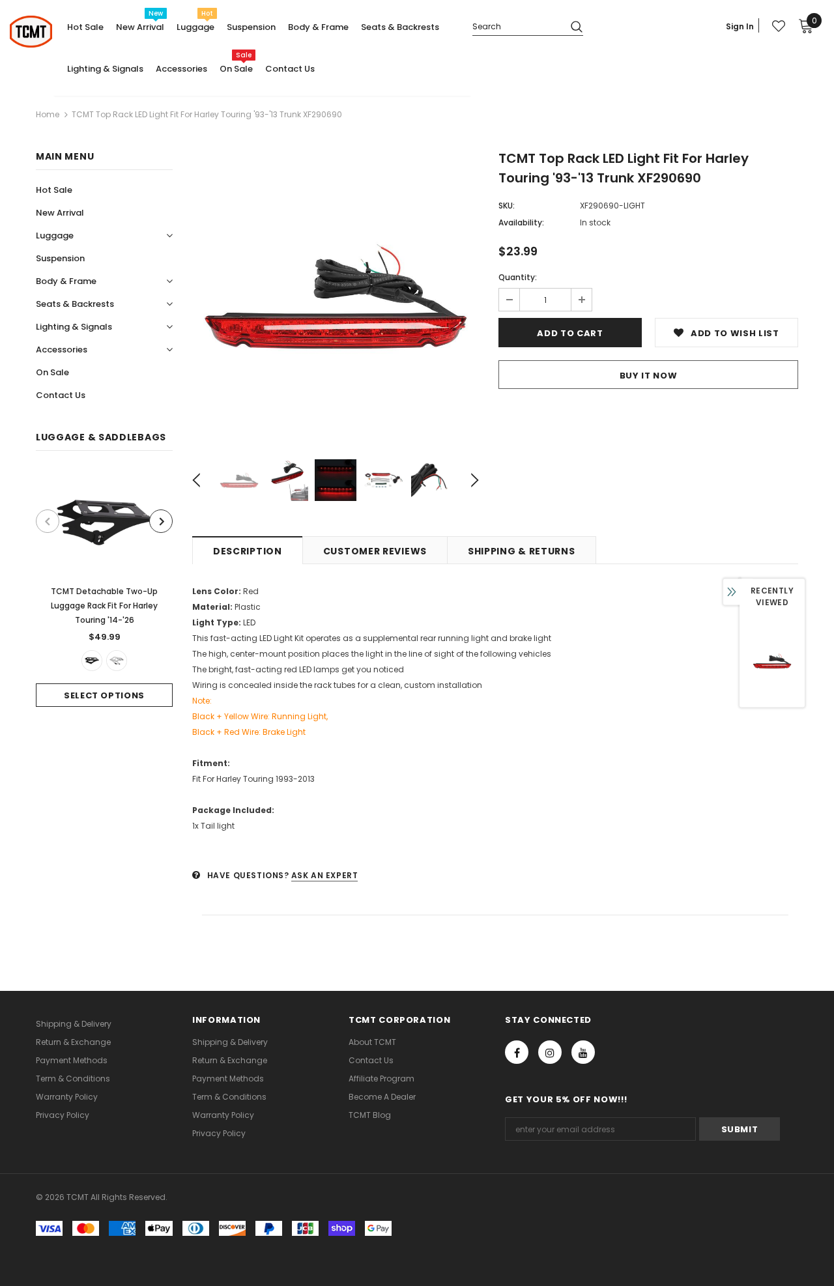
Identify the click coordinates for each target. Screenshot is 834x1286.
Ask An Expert (324, 875)
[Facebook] (516, 1052)
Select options (104, 695)
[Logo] (31, 32)
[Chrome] (116, 660)
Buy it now (649, 375)
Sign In (740, 26)
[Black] (92, 660)
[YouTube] (583, 1052)
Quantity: (517, 277)
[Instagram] (550, 1052)
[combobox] (516, 25)
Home (47, 114)
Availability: (521, 222)
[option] (104, 588)
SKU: (506, 205)
